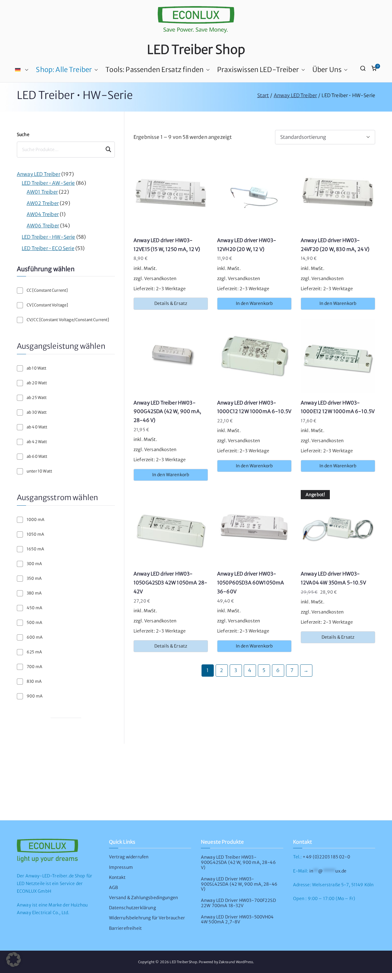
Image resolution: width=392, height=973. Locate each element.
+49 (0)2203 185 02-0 (326, 857)
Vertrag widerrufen (129, 857)
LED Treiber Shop (196, 49)
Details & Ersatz (170, 303)
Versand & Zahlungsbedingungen (143, 897)
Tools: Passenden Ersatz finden (154, 69)
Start (263, 95)
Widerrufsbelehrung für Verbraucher (147, 918)
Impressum (121, 867)
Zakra (223, 962)
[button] (25, 70)
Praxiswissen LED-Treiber (258, 69)
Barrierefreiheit (125, 928)
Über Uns (326, 69)
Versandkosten (160, 278)
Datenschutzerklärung (132, 907)
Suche (23, 134)
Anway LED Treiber (295, 95)
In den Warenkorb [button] (254, 303)
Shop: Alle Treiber (64, 69)
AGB (113, 887)
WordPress (244, 962)
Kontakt (117, 877)
